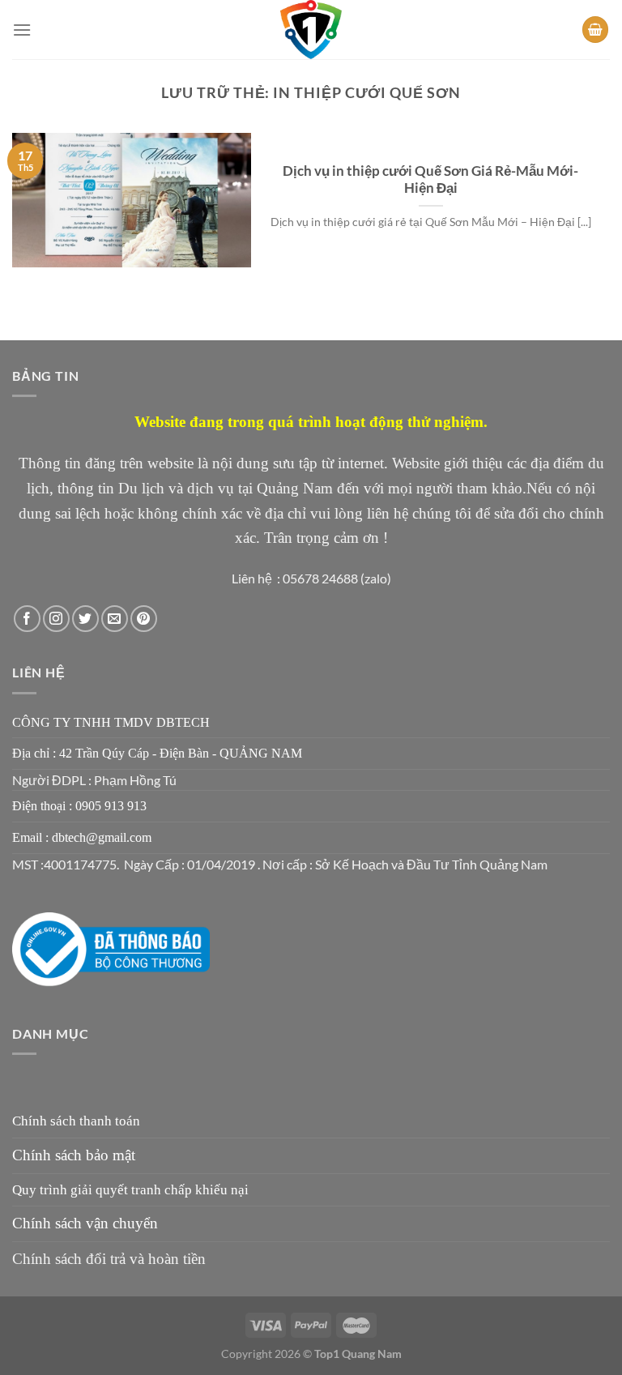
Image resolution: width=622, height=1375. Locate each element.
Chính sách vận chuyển (85, 1223)
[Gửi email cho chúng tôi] (114, 618)
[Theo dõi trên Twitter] (85, 618)
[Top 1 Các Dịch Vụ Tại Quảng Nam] (311, 29)
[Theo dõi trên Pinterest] (143, 618)
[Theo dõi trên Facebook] (27, 618)
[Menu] (22, 29)
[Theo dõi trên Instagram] (56, 618)
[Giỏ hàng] (595, 29)
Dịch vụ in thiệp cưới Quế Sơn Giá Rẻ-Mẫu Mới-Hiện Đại (430, 180)
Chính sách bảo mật (73, 1155)
